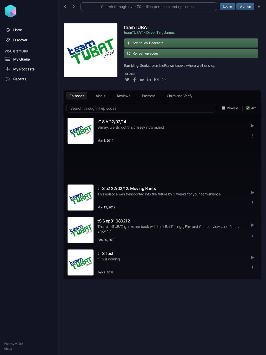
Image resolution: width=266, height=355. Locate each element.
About (8, 349)
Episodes (76, 96)
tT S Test (105, 253)
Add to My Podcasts (147, 43)
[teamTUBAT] (90, 55)
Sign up (245, 6)
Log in (227, 6)
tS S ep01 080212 (113, 220)
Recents (19, 79)
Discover (20, 40)
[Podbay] (10, 15)
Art (253, 108)
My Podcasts (24, 69)
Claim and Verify (179, 96)
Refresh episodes (145, 53)
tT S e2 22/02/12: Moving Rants (126, 188)
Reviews (124, 96)
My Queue (21, 59)
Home (18, 30)
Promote (148, 96)
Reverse (232, 108)
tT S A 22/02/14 (111, 121)
